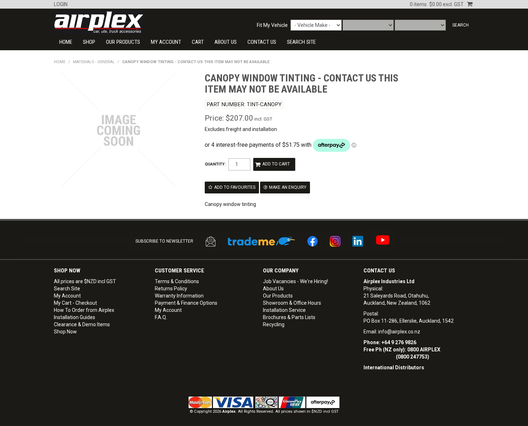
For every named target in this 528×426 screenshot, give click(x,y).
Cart (198, 42)
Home (65, 42)
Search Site (67, 288)
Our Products (123, 42)
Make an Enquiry (287, 187)
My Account (166, 42)
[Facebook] (312, 241)
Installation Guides (74, 317)
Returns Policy (171, 288)
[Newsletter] (210, 241)
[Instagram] (335, 241)
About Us (225, 42)
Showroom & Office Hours (292, 303)
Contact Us (379, 270)
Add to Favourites (234, 187)
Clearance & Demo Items (82, 324)
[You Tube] (383, 240)
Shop (89, 42)
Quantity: (215, 164)
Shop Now (65, 331)
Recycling (273, 324)
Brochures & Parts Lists (289, 317)
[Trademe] (261, 241)
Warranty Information (179, 296)
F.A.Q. (161, 317)
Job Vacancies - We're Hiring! (295, 281)
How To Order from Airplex (84, 310)
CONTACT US (261, 42)
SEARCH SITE (301, 42)
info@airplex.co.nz (399, 331)
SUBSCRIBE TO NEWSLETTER (164, 241)
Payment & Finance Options (186, 303)
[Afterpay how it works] (322, 402)
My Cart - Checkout (75, 303)
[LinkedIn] (358, 241)
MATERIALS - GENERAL (94, 62)
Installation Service (284, 310)
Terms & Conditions (177, 281)
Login (61, 4)
